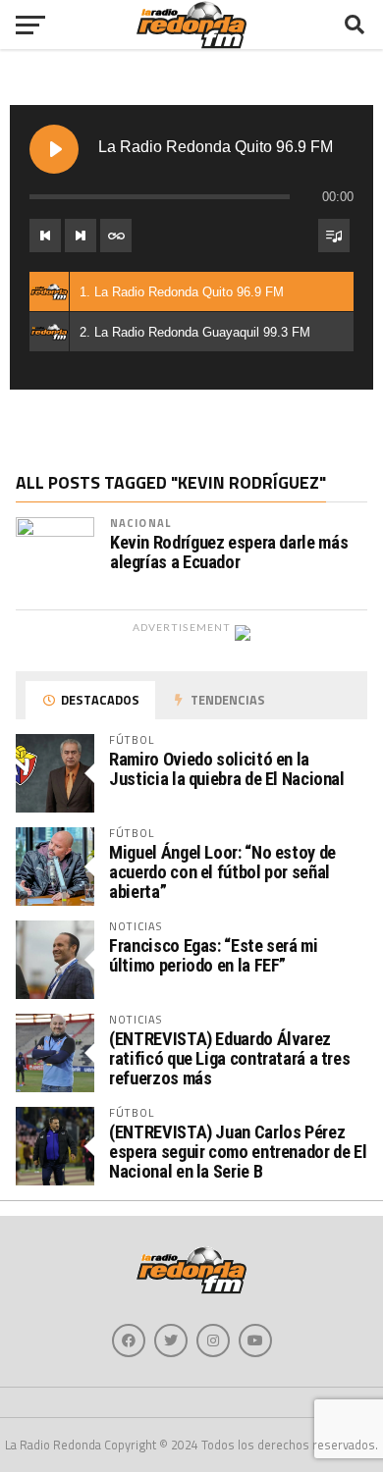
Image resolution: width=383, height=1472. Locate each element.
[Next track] (80, 235)
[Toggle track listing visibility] (334, 235)
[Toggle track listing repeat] (116, 235)
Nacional (140, 522)
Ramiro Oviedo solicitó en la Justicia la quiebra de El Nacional (227, 769)
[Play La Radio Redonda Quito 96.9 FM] (54, 149)
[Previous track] (45, 235)
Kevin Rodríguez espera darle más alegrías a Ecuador (229, 552)
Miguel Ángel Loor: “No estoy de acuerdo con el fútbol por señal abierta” (222, 872)
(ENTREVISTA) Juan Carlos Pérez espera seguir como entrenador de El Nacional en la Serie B (237, 1152)
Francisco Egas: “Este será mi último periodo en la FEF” (213, 955)
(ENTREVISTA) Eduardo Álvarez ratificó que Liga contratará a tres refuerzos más (229, 1058)
